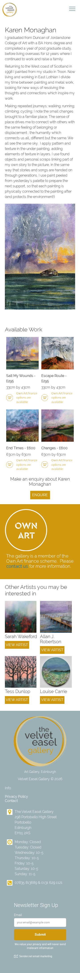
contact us (17, 566)
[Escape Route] (57, 353)
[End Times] (22, 425)
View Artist (17, 645)
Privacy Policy (16, 796)
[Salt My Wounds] (22, 353)
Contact (11, 801)
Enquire (40, 495)
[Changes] (57, 425)
